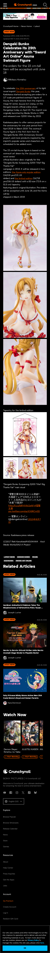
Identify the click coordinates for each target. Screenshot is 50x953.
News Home (26, 26)
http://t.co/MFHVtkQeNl (21, 506)
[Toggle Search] (45, 5)
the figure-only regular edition (26, 172)
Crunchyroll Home (10, 26)
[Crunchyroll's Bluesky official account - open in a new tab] (35, 792)
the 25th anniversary (26, 88)
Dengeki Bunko (23, 91)
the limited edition (23, 178)
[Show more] (5, 5)
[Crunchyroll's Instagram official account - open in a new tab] (17, 792)
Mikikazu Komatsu (17, 80)
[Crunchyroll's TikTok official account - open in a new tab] (29, 792)
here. (42, 943)
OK (25, 948)
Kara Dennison (14, 703)
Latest (37, 26)
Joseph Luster (14, 613)
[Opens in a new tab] (25, 16)
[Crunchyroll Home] (17, 773)
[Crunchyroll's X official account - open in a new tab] (23, 792)
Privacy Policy (33, 940)
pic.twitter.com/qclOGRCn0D (24, 511)
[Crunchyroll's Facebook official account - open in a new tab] (11, 792)
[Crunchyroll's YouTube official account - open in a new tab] (5, 792)
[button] (13, 801)
